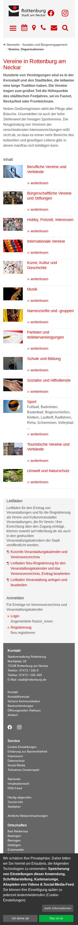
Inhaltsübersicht (18, 783)
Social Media (16, 765)
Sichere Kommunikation (24, 701)
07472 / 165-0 (29, 670)
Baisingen (14, 836)
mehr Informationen (57, 908)
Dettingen (14, 845)
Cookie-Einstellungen (22, 747)
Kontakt (13, 692)
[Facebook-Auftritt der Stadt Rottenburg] (51, 13)
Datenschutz (16, 760)
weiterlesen (39, 183)
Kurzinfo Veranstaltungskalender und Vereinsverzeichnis (39, 554)
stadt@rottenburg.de (32, 679)
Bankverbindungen (20, 706)
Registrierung (21, 627)
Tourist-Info (15, 802)
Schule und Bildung (44, 358)
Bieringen (14, 840)
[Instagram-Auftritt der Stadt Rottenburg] (65, 13)
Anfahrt (13, 715)
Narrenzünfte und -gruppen (50, 311)
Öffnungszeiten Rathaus (24, 710)
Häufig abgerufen (19, 797)
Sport (31, 402)
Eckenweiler (16, 849)
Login (15, 616)
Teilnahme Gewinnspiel (23, 770)
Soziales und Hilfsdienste (49, 380)
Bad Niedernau (18, 831)
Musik (32, 289)
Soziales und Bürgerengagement (44, 44)
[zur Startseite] (39, 11)
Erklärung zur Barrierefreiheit (27, 751)
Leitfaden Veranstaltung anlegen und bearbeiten (39, 582)
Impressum (15, 756)
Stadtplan (14, 806)
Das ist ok (56, 918)
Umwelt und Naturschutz (48, 471)
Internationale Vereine (46, 241)
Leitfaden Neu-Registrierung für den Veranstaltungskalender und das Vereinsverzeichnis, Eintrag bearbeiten (40, 568)
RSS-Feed (15, 788)
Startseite (13, 44)
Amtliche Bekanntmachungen (28, 815)
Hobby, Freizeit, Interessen (50, 219)
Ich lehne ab (20, 918)
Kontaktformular (18, 696)
